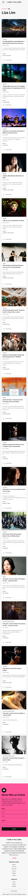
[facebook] (12, 858)
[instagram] (14, 858)
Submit (14, 828)
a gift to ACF (15, 855)
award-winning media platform (9, 844)
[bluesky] (15, 858)
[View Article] (14, 40)
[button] (3, 2)
